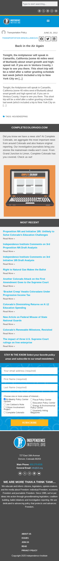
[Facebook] (39, 10)
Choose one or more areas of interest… (22, 396)
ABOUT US (26, 534)
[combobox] (40, 3)
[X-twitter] (43, 10)
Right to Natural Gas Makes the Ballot (24, 269)
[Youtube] (56, 10)
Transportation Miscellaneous (20, 38)
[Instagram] (51, 10)
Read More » (9, 238)
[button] (48, 20)
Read (24, 546)
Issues (25, 538)
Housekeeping (20, 116)
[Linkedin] (47, 10)
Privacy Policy (29, 550)
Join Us (25, 542)
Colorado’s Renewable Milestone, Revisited (27, 329)
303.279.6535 (36, 464)
